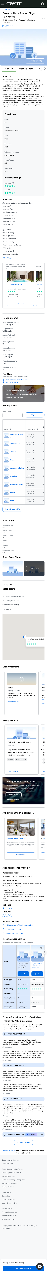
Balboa (12, 460)
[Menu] (3, 4)
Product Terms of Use (9, 1212)
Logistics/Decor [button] (21, 759)
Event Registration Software (12, 1173)
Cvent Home (6, 1192)
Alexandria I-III (15, 444)
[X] (5, 916)
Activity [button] (10, 759)
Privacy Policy (7, 1209)
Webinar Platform (8, 1187)
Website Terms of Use (9, 1216)
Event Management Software (12, 1169)
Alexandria (13, 452)
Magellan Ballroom (16, 434)
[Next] (44, 69)
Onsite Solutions (7, 1163)
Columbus (13, 476)
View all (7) (7, 258)
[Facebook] (10, 916)
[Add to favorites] (43, 19)
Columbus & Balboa (16, 484)
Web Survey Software (9, 1183)
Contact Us (6, 1196)
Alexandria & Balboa (17, 468)
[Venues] (42, 3)
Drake (12, 500)
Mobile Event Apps (8, 1176)
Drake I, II (13, 492)
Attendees (7, 411)
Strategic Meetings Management (13, 1180)
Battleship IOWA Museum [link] (19, 742)
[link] (21, 733)
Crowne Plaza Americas (16, 839)
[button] (19, 414)
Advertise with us (8, 1219)
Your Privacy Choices (9, 1203)
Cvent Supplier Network (10, 1160)
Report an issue (9, 1150)
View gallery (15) (35, 61)
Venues (7, 9)
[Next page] (39, 288)
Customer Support (8, 1199)
